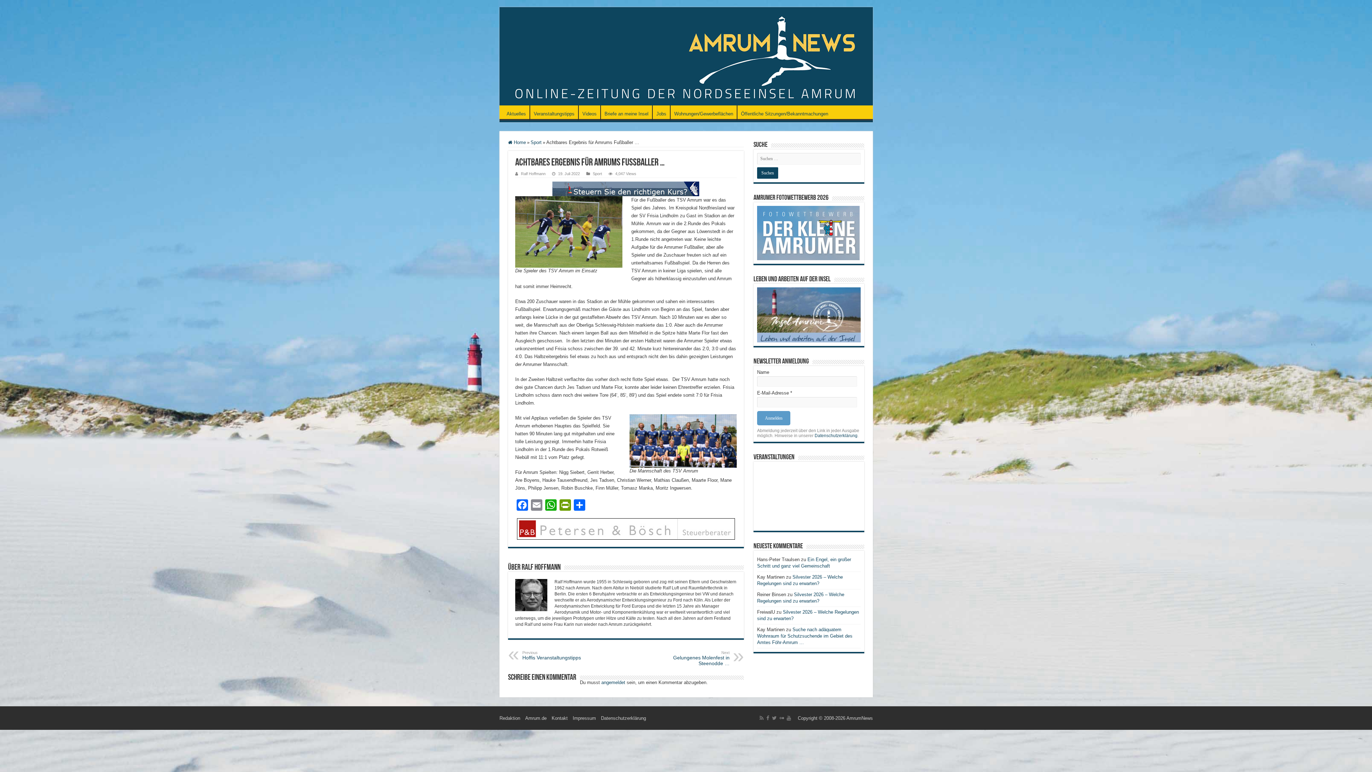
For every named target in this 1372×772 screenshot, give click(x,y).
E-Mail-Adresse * (774, 393)
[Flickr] (782, 718)
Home (519, 142)
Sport (536, 142)
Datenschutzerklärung (836, 435)
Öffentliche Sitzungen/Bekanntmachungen (784, 114)
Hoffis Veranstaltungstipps (551, 655)
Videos (589, 114)
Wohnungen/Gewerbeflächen (703, 114)
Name (763, 372)
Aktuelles (516, 114)
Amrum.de (536, 718)
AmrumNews (859, 718)
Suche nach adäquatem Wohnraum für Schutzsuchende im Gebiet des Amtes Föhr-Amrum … (804, 636)
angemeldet (613, 682)
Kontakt (560, 718)
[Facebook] (768, 718)
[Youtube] (789, 718)
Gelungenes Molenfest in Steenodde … (701, 658)
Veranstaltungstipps (554, 114)
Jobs (661, 114)
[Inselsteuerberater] (625, 188)
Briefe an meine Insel (626, 114)
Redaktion (509, 718)
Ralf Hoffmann (533, 174)
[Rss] (761, 718)
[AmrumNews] (686, 56)
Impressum (584, 718)
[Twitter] (774, 718)
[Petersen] (626, 528)
